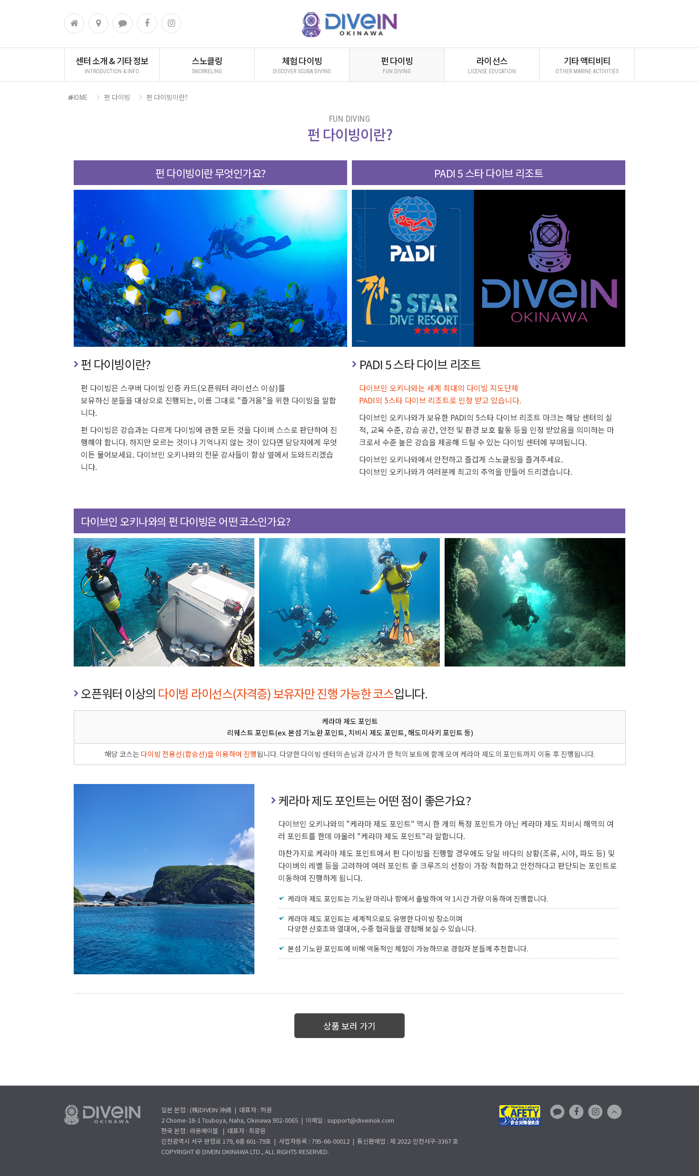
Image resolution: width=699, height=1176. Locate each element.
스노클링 (207, 64)
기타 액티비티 (587, 64)
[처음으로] (74, 23)
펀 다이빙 (397, 64)
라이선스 (492, 64)
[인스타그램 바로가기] (171, 23)
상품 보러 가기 (349, 1025)
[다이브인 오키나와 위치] (98, 23)
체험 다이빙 (302, 64)
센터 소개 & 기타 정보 (112, 64)
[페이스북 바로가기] (147, 23)
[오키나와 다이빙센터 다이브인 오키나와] (349, 33)
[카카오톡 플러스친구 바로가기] (123, 23)
